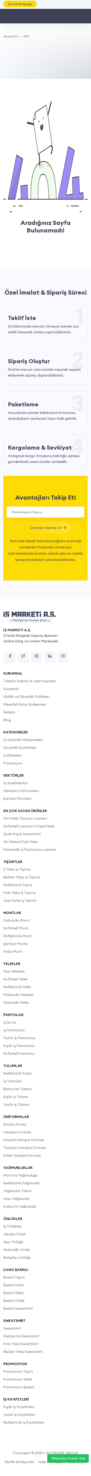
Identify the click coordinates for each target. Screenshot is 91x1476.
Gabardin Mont (16, 920)
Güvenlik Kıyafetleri (19, 747)
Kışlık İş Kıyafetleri (18, 1407)
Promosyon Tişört (18, 1371)
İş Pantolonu (14, 1030)
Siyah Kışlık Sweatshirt (22, 834)
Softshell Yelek (15, 979)
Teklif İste (22, 318)
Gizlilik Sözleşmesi (19, 1462)
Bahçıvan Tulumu (17, 1089)
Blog (7, 720)
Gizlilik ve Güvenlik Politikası (26, 696)
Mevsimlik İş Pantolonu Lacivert (29, 849)
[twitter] (23, 657)
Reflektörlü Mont (17, 936)
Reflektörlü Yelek (17, 987)
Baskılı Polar (13, 1285)
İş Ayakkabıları (15, 783)
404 (26, 36)
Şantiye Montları (17, 798)
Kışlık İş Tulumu (15, 1096)
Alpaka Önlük (14, 1234)
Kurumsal (11, 688)
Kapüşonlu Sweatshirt (21, 1336)
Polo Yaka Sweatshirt (20, 1344)
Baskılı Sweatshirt (18, 1308)
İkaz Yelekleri (14, 971)
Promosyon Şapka (18, 1387)
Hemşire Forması (17, 1132)
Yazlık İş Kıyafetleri (19, 1414)
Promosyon (13, 763)
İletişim (9, 712)
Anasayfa (10, 36)
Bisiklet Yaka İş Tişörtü (21, 877)
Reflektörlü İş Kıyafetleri (23, 1422)
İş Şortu (9, 1022)
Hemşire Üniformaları (21, 790)
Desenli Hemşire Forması (23, 1140)
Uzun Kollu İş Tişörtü (19, 900)
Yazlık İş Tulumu (16, 1104)
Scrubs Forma (14, 1124)
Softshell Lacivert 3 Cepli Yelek (29, 826)
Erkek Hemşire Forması (22, 1155)
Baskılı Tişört (14, 1277)
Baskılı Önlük (14, 1300)
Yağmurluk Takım (17, 1191)
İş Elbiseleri (12, 755)
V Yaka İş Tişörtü (17, 869)
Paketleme (23, 404)
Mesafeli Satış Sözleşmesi (24, 704)
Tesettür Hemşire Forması (24, 1147)
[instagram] (36, 657)
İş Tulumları (12, 1081)
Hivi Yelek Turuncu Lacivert (25, 818)
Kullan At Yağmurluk (19, 1206)
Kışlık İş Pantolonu (18, 1045)
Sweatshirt (12, 1328)
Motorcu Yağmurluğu (20, 1175)
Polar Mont (12, 951)
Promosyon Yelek (17, 1379)
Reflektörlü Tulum (17, 1073)
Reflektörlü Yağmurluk (21, 1183)
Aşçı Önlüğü (13, 1242)
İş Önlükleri (12, 1226)
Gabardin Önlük (16, 1249)
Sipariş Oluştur (29, 361)
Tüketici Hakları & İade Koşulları (29, 681)
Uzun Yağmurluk (16, 1198)
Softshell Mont (15, 928)
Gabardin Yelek (16, 1002)
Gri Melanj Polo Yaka (20, 841)
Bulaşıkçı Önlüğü (16, 1257)
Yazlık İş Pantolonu (19, 1038)
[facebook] (9, 657)
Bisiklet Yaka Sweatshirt (23, 1351)
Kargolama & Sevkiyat (40, 447)
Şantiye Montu (15, 943)
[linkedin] (49, 657)
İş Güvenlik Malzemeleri (22, 739)
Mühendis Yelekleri (18, 994)
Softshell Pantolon (19, 1053)
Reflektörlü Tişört (17, 885)
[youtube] (62, 657)
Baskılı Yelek (13, 1293)
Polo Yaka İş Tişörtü (19, 892)
